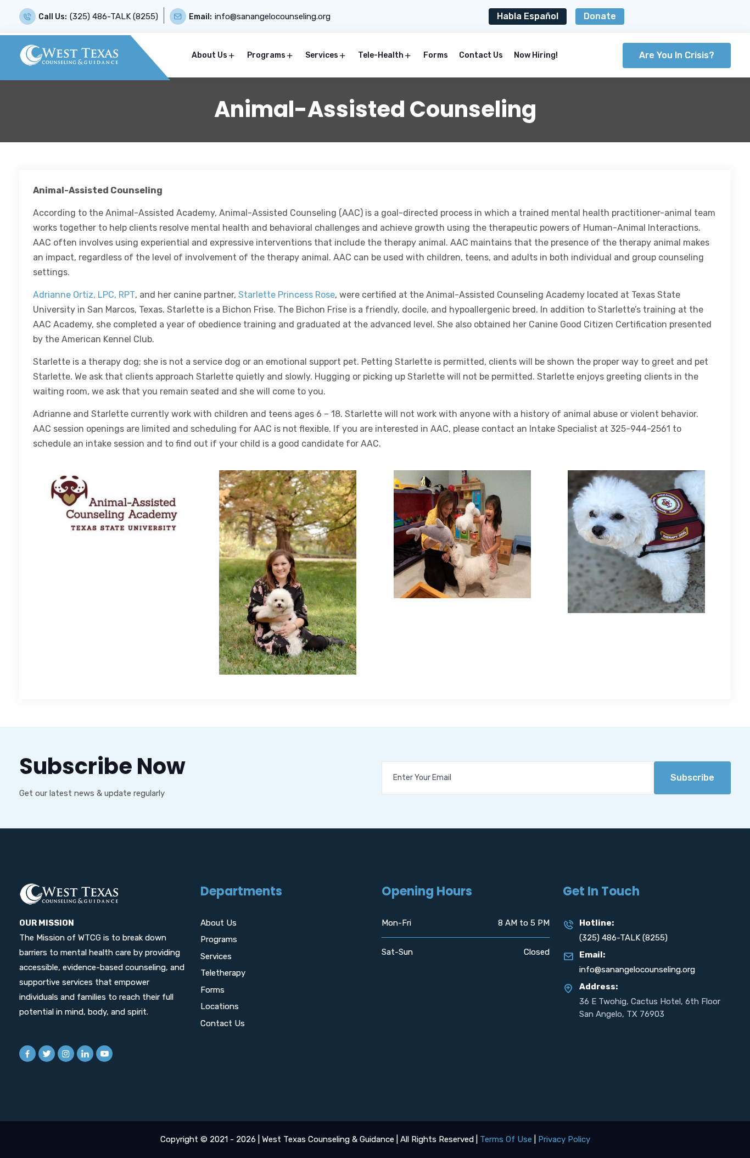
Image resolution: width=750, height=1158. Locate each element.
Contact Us (481, 55)
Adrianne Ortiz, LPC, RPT (84, 295)
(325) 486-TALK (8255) (114, 17)
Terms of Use (506, 1139)
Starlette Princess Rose (286, 295)
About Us (209, 55)
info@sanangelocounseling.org (273, 17)
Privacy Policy (564, 1139)
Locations (219, 1006)
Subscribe (692, 777)
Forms (435, 55)
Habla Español (527, 16)
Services (321, 55)
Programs (266, 55)
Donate (600, 16)
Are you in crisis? (676, 55)
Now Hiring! (536, 55)
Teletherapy (222, 973)
